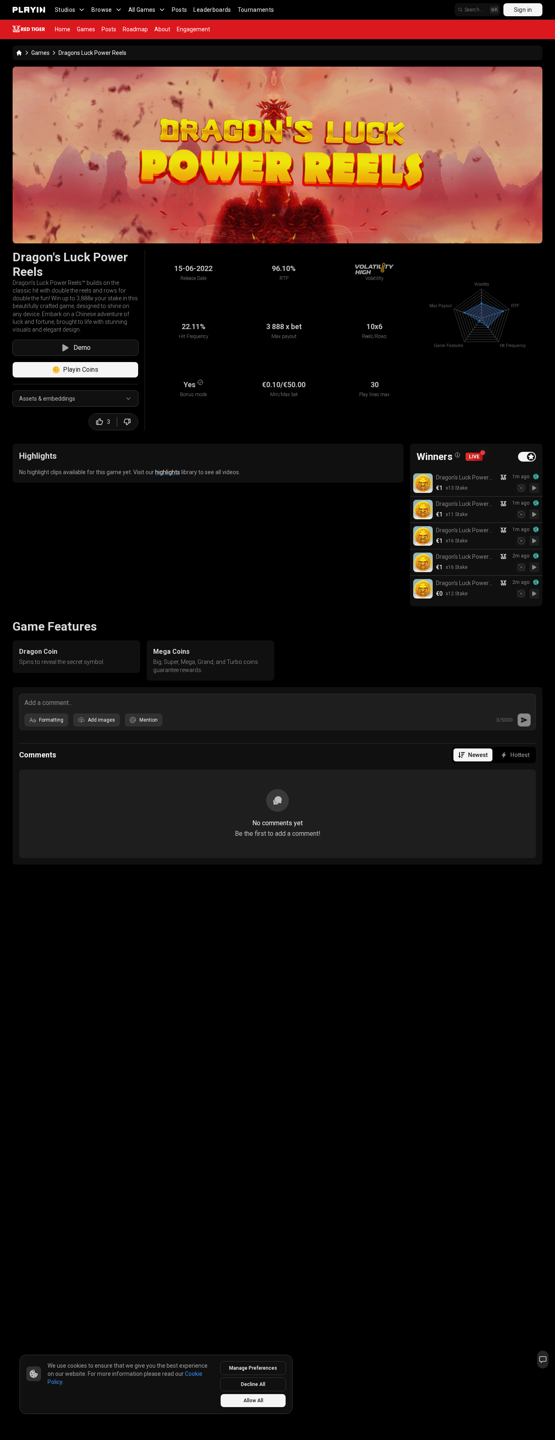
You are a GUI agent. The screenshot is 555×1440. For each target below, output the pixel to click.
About (162, 29)
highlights (167, 472)
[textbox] (277, 702)
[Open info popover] (457, 455)
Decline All (253, 1384)
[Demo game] (534, 488)
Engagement (193, 29)
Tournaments (256, 10)
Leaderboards (212, 10)
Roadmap (135, 29)
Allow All (253, 1400)
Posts (179, 10)
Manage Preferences (253, 1368)
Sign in (523, 10)
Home (62, 29)
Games (86, 29)
